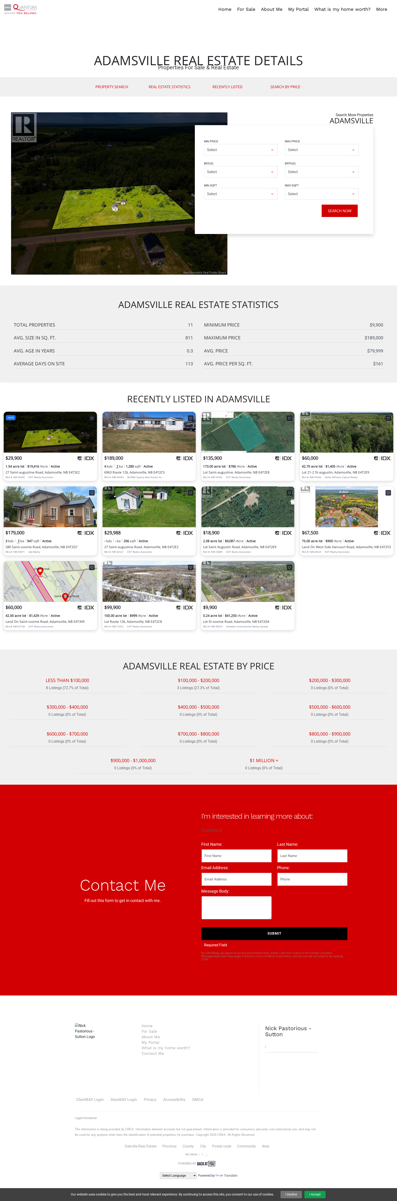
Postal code (221, 1146)
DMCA (197, 1099)
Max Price (292, 141)
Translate (230, 1175)
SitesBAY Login (124, 1099)
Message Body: (215, 891)
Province (169, 1146)
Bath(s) (290, 163)
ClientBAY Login (90, 1099)
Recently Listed (228, 86)
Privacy (150, 1099)
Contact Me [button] (153, 1053)
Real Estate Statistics (169, 86)
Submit (274, 933)
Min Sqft (210, 185)
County (188, 1146)
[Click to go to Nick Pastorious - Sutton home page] (20, 9)
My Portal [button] (298, 9)
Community (246, 1146)
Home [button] (225, 9)
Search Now (340, 210)
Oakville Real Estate (140, 1146)
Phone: (283, 867)
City (203, 1146)
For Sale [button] (246, 9)
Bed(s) (208, 163)
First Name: (211, 844)
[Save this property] (92, 418)
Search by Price (285, 86)
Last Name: (287, 844)
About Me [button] (272, 9)
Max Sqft (292, 185)
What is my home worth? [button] (342, 9)
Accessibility (174, 1099)
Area (265, 1146)
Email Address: (214, 867)
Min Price (211, 141)
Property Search (111, 86)
